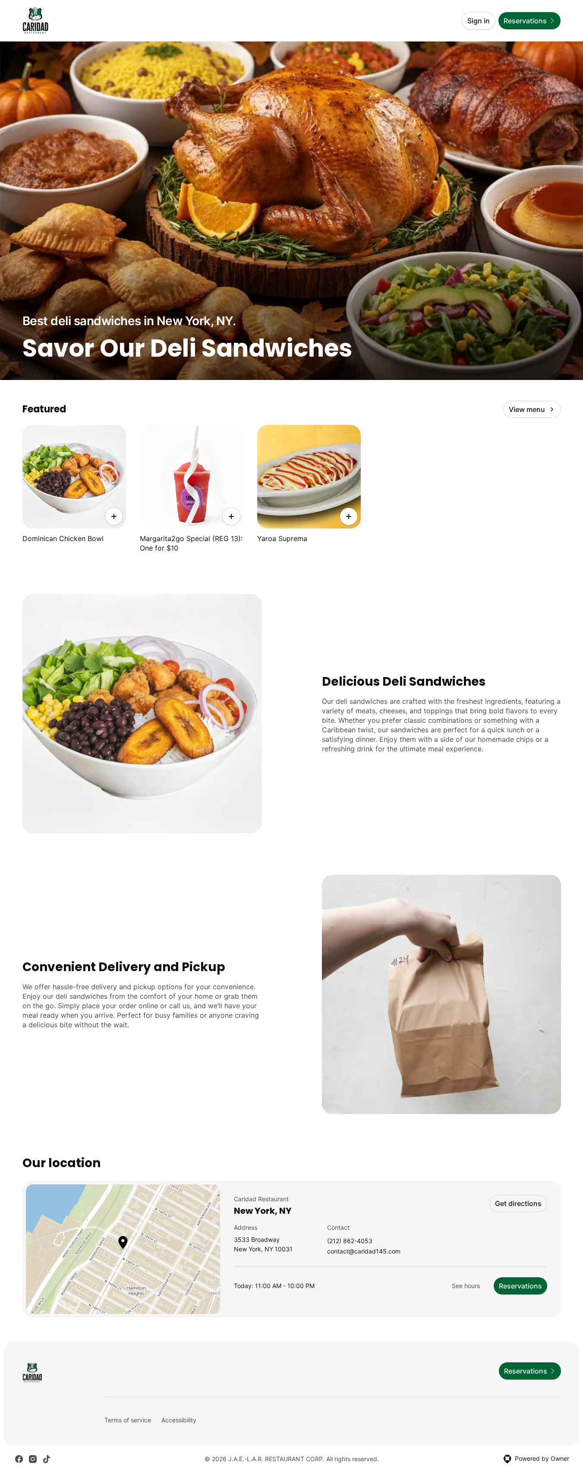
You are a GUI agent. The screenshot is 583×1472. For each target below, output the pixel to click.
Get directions (518, 1203)
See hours (466, 1285)
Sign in (478, 20)
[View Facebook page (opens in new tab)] (19, 1459)
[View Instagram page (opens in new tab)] (33, 1459)
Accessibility (178, 1420)
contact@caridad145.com (363, 1251)
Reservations (520, 1286)
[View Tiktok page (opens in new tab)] (46, 1459)
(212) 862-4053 (349, 1241)
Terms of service (127, 1420)
